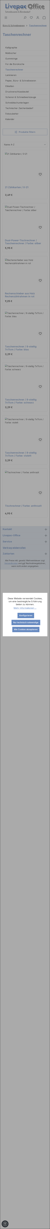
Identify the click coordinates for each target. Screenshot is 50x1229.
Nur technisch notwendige (25, 622)
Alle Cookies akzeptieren (26, 629)
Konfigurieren (25, 615)
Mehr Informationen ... (25, 608)
